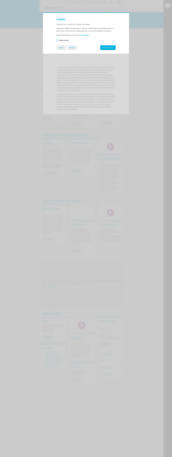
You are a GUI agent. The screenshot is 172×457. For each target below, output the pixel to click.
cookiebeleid (85, 35)
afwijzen (72, 48)
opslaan (61, 48)
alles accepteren (108, 48)
